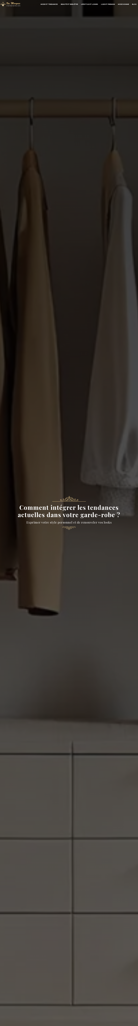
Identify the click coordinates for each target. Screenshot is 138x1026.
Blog (134, 4)
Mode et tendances (49, 4)
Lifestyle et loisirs (89, 4)
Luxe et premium (108, 4)
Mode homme (123, 4)
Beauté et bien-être (69, 4)
